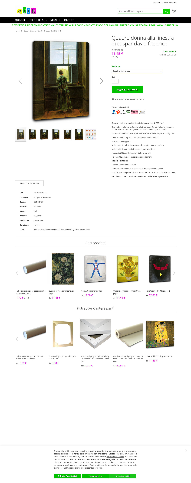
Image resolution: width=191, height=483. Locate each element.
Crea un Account (169, 2)
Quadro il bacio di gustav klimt (159, 356)
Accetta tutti (123, 476)
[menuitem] (20, 20)
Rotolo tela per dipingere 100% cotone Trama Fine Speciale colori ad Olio (128, 358)
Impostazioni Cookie (75, 467)
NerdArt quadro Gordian (91, 291)
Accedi (156, 2)
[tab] (29, 183)
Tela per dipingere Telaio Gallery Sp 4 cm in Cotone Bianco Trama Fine (95, 358)
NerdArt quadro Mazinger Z (158, 291)
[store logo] (26, 10)
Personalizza (95, 476)
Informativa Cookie (115, 456)
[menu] (95, 20)
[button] (20, 81)
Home (17, 31)
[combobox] (144, 11)
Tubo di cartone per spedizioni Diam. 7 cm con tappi (29, 357)
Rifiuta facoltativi (67, 476)
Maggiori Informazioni (29, 183)
